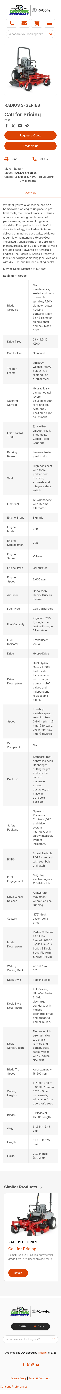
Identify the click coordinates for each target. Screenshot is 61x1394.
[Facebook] (23, 1364)
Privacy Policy (18, 1378)
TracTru (42, 1352)
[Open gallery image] (30, 69)
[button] (11, 23)
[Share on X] (13, 126)
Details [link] (18, 1273)
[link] (36, 23)
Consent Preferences (13, 1386)
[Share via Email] (20, 126)
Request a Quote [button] (30, 135)
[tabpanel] (30, 70)
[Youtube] (37, 1364)
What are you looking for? (26, 34)
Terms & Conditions (39, 1378)
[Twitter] (28, 1364)
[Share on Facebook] (6, 126)
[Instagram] (33, 1364)
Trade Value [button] (30, 146)
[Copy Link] (27, 126)
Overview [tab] (30, 192)
